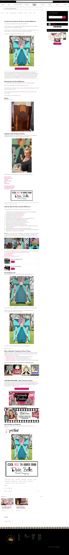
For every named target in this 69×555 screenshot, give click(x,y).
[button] (66, 1)
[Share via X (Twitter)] (7, 488)
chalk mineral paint (8, 479)
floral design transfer (15, 481)
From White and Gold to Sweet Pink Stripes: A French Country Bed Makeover (7, 507)
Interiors (30, 12)
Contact (39, 539)
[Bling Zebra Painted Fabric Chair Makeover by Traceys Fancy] (21, 501)
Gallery (19, 539)
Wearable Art (20, 12)
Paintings (25, 12)
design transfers (24, 479)
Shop (19, 537)
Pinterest (33, 537)
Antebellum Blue (7, 481)
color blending (18, 479)
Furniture (6, 12)
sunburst (34, 479)
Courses (19, 536)
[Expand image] (8, 243)
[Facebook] (57, 26)
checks (13, 479)
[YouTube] (54, 26)
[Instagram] (55, 26)
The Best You (26, 537)
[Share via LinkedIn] (9, 488)
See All (41, 496)
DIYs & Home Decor (13, 12)
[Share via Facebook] (4, 488)
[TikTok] (59, 26)
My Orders (39, 537)
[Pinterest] (60, 26)
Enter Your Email (51, 15)
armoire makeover (30, 481)
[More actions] (38, 19)
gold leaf (20, 481)
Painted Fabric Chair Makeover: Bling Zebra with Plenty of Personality (22, 507)
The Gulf (24, 481)
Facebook (33, 536)
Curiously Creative (27, 536)
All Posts (2, 12)
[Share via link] (11, 488)
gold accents (30, 479)
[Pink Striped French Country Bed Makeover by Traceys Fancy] (7, 501)
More (34, 12)
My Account (40, 536)
